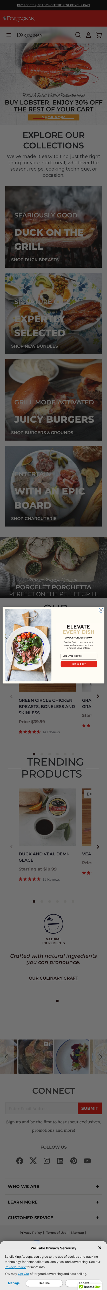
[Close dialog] (101, 610)
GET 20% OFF (79, 664)
